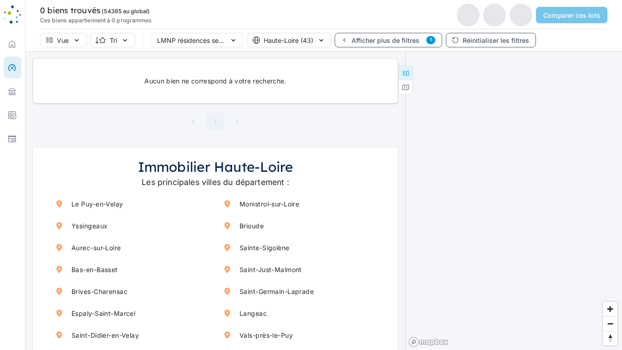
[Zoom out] (610, 323)
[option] (12, 91)
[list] (12, 91)
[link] (12, 44)
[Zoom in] (610, 309)
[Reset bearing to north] (610, 338)
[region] (514, 200)
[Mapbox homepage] (428, 342)
